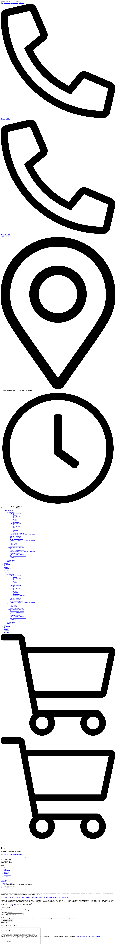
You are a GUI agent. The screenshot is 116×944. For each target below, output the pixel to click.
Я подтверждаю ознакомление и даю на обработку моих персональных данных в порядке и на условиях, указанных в (51, 918)
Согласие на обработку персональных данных (55, 897)
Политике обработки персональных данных (88, 918)
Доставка (6, 872)
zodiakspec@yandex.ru (6, 883)
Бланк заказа (7, 875)
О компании (7, 870)
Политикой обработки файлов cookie (24, 937)
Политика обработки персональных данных (31, 897)
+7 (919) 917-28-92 (5, 235)
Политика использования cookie (9, 897)
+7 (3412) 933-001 (5, 119)
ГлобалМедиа (12, 905)
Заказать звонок (5, 236)
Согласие (29, 918)
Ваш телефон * (5, 914)
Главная (6, 869)
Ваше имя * (4, 912)
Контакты (6, 876)
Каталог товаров (8, 867)
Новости (6, 873)
